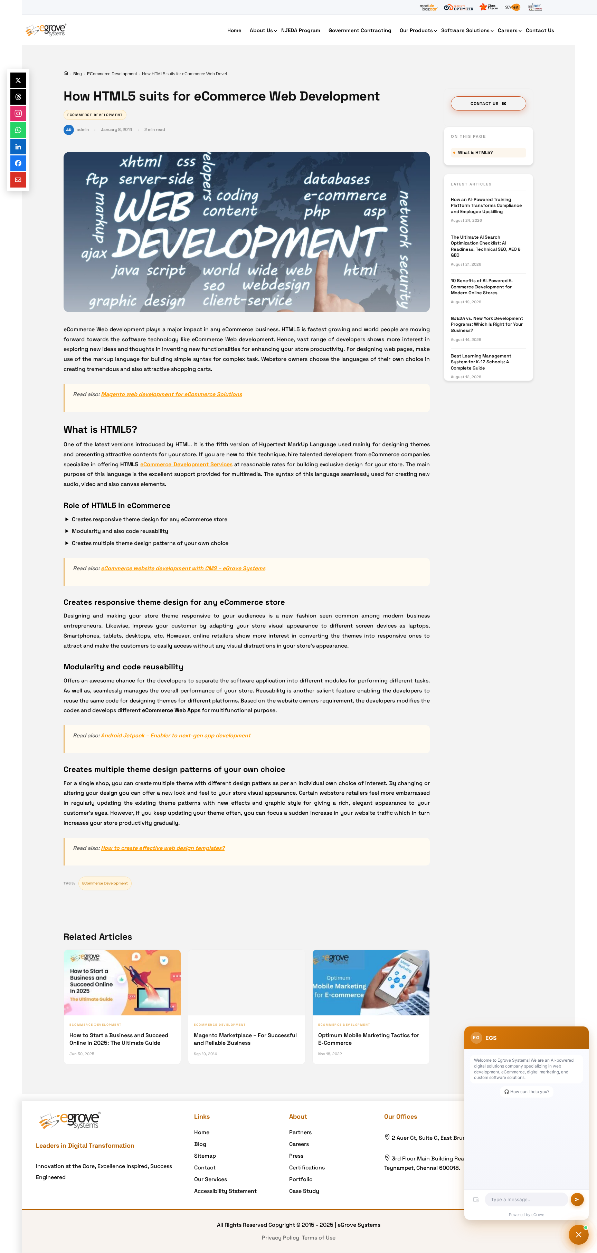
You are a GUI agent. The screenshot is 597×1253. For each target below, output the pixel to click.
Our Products (416, 30)
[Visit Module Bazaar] (428, 7)
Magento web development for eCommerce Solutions (171, 394)
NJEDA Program (300, 30)
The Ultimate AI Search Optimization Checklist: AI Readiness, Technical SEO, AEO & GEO (486, 246)
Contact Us (540, 30)
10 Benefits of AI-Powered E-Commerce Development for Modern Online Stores (482, 287)
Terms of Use (318, 1237)
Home (234, 30)
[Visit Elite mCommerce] (535, 7)
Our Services (210, 1179)
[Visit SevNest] (513, 7)
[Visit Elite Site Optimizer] (458, 7)
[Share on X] (18, 80)
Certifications (307, 1167)
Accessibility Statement (225, 1191)
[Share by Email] (18, 180)
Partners (300, 1132)
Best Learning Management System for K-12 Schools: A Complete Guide (481, 362)
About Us (261, 30)
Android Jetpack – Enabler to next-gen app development (175, 735)
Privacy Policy (280, 1237)
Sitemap (205, 1155)
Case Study (304, 1191)
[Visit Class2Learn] (489, 7)
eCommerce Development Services (186, 464)
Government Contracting (360, 30)
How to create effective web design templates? (163, 848)
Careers (508, 30)
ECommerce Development (112, 73)
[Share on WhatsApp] (18, 130)
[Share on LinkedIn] (18, 146)
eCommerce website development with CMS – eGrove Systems (183, 568)
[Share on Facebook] (18, 163)
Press (296, 1155)
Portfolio (301, 1179)
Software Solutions (465, 30)
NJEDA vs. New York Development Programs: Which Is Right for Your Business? (487, 324)
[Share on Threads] (18, 97)
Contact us (485, 103)
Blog (77, 73)
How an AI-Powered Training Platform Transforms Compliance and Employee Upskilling (486, 205)
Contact (205, 1167)
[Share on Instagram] (18, 113)
